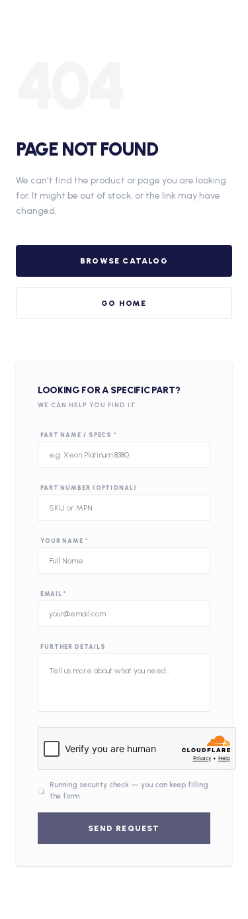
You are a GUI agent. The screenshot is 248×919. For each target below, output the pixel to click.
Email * (53, 593)
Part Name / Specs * (78, 434)
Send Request (123, 828)
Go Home (123, 303)
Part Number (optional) (88, 487)
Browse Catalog (124, 261)
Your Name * (64, 540)
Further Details (73, 646)
